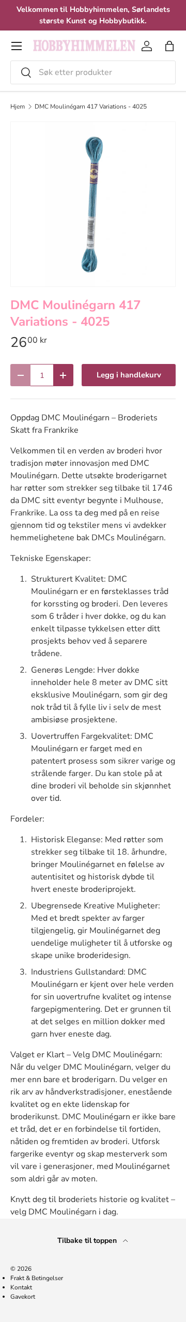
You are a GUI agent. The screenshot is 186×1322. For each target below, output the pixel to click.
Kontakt (21, 1287)
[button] (169, 46)
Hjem (17, 106)
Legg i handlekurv (129, 375)
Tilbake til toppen (88, 1240)
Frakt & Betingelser (36, 1278)
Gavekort (22, 1297)
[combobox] (93, 72)
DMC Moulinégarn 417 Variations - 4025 (91, 106)
